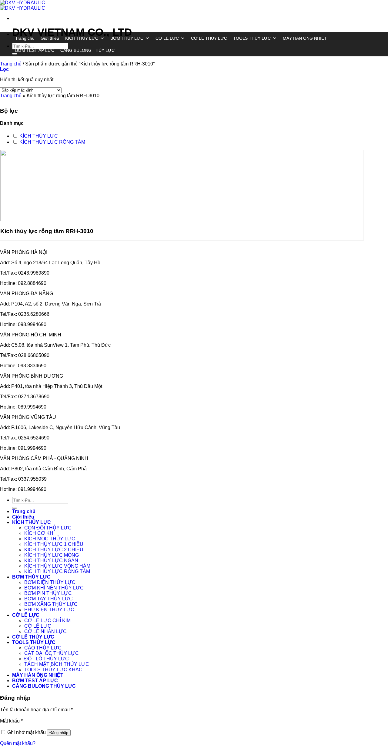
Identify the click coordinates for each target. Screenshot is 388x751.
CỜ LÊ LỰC (167, 38)
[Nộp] (14, 508)
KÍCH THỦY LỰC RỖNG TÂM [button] (52, 142)
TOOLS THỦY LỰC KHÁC (53, 669)
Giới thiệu (50, 38)
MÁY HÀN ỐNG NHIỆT (305, 38)
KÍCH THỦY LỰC (81, 38)
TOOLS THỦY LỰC (252, 38)
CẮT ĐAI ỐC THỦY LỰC (51, 653)
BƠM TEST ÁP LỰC (34, 50)
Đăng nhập (58, 732)
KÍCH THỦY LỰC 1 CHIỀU (53, 544)
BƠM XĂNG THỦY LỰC (51, 604)
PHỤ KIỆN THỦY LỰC (49, 609)
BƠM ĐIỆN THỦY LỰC (49, 582)
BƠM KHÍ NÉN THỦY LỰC (54, 587)
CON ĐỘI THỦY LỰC (48, 527)
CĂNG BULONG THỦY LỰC (87, 50)
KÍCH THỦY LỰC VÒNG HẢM (57, 566)
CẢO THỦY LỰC (43, 647)
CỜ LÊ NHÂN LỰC (45, 631)
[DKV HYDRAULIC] (22, 5)
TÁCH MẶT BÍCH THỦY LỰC (56, 664)
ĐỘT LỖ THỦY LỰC (46, 658)
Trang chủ (25, 38)
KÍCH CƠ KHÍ (39, 533)
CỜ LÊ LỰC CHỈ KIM (47, 620)
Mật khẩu (11, 720)
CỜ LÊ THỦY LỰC (209, 38)
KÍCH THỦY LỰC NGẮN (51, 560)
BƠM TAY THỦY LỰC (48, 598)
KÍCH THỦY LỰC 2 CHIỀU (53, 549)
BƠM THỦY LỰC (126, 38)
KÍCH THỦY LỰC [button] (38, 136)
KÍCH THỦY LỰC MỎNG (51, 555)
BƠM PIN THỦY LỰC (48, 593)
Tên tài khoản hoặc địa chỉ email (36, 709)
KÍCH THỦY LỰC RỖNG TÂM (57, 571)
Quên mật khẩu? (17, 743)
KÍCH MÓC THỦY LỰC (49, 538)
